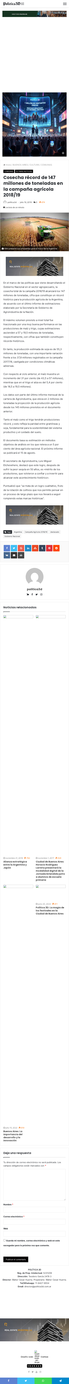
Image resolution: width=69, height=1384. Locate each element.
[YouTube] (36, 1372)
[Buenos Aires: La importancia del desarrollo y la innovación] (18, 1005)
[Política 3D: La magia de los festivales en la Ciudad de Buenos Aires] (51, 893)
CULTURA (34, 164)
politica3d (12, 202)
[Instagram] (40, 1372)
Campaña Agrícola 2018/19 (36, 532)
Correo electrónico (13, 1216)
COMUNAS (46, 164)
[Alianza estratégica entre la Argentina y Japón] (18, 735)
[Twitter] (32, 1372)
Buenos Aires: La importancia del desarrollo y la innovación (12, 1136)
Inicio (8, 164)
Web (5, 1228)
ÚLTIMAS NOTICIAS (24, 171)
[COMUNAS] (13, 4)
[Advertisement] (34, 54)
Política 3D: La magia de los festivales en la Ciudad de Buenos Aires (50, 910)
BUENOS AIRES (20, 164)
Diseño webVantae (34, 1356)
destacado (54, 532)
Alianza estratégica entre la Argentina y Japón (15, 864)
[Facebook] (29, 1372)
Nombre (8, 1204)
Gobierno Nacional (12, 536)
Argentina (18, 532)
